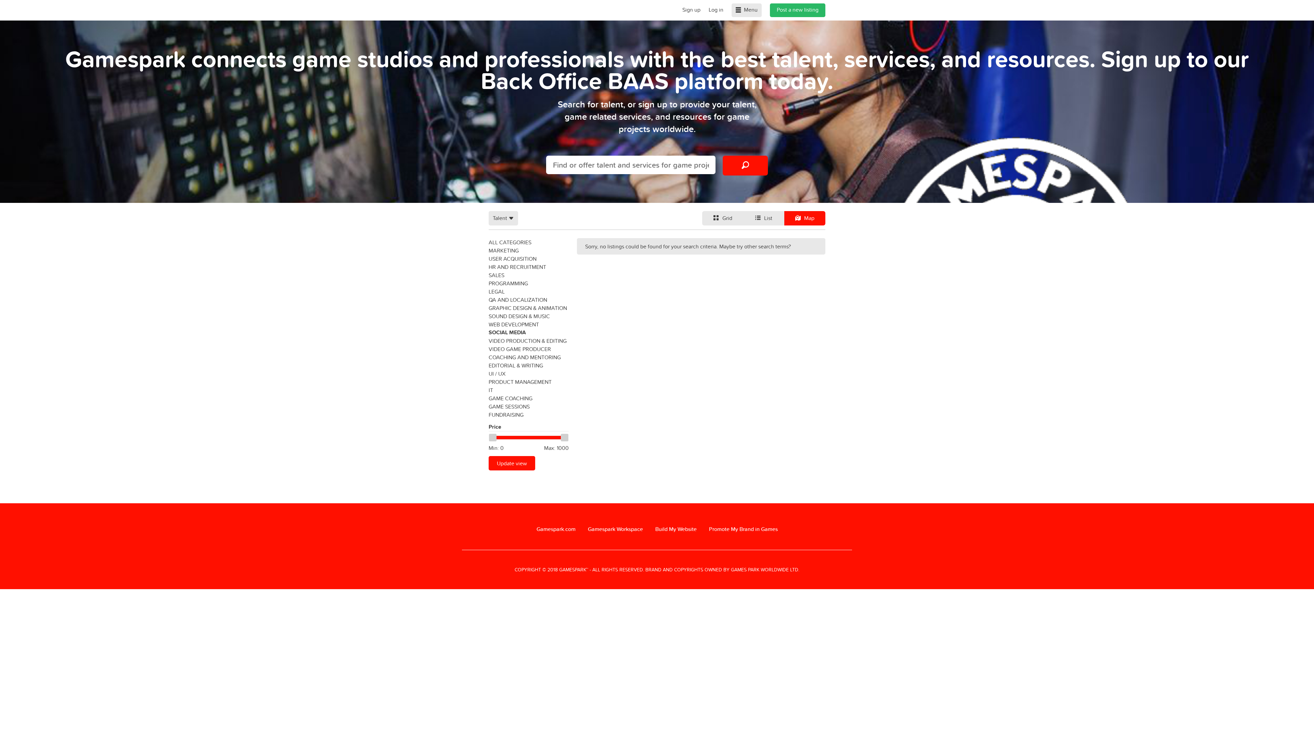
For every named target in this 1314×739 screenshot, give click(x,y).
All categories (510, 242)
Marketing (504, 250)
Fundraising (506, 414)
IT (491, 390)
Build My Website (676, 529)
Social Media (507, 332)
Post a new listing (798, 9)
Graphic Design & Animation (528, 308)
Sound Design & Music (519, 316)
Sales (496, 275)
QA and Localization (518, 299)
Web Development (514, 324)
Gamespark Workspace (615, 529)
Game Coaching (510, 398)
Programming (508, 283)
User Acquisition (513, 258)
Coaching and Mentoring (525, 357)
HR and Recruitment (517, 267)
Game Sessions (509, 406)
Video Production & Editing (528, 341)
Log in (716, 9)
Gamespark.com (556, 529)
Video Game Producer (520, 349)
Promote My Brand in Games (743, 529)
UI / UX (497, 373)
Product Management (520, 382)
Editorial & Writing (516, 365)
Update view (512, 463)
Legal (497, 291)
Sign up (691, 9)
